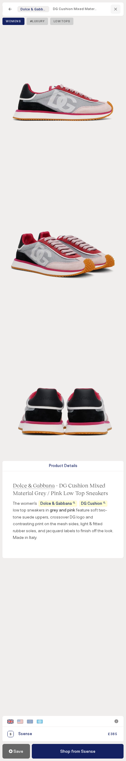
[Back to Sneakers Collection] (10, 9)
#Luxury (37, 21)
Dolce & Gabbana (34, 485)
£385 (112, 734)
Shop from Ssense (77, 751)
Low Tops (62, 21)
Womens (13, 21)
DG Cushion (91, 503)
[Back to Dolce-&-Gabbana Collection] (115, 9)
